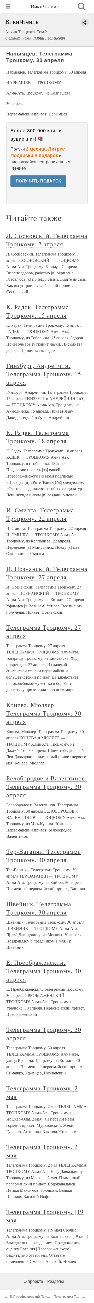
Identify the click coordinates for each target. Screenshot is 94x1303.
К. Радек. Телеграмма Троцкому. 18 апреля (37, 436)
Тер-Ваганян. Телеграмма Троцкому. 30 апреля (43, 855)
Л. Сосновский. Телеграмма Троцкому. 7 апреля (46, 239)
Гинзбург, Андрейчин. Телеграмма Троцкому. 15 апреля (43, 373)
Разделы (55, 1281)
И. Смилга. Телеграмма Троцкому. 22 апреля (40, 514)
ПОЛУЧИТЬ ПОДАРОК (38, 181)
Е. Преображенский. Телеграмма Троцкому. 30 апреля (43, 970)
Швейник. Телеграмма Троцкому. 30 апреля (38, 908)
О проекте (33, 1281)
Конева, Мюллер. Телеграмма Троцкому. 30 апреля (43, 713)
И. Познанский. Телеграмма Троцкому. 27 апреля (46, 572)
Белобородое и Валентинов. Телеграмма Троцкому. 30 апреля (46, 786)
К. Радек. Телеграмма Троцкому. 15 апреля (37, 311)
